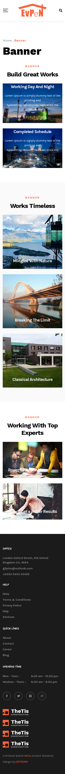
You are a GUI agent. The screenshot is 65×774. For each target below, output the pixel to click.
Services (8, 617)
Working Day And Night (32, 86)
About (7, 637)
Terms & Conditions (17, 599)
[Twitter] (18, 696)
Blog (6, 655)
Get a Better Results (39, 511)
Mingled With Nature (32, 260)
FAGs (6, 594)
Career (7, 649)
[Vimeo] (30, 696)
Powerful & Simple (25, 469)
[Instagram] (42, 696)
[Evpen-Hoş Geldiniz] (32, 10)
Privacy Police (12, 605)
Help (6, 611)
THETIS (27, 755)
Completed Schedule (32, 131)
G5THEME (22, 761)
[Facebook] (7, 696)
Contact (8, 643)
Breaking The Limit (32, 320)
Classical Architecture (32, 379)
